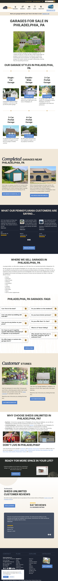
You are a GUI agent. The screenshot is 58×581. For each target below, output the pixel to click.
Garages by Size (32, 570)
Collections (18, 566)
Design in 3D (18, 559)
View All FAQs (29, 348)
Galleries (31, 566)
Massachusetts (31, 450)
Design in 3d (15, 473)
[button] (3, 229)
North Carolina (12, 451)
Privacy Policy (28, 580)
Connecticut (16, 450)
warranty (32, 425)
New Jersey (5, 451)
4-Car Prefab (29, 136)
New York (50, 450)
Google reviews (47, 497)
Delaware (22, 450)
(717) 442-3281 (29, 1)
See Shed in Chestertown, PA (39, 195)
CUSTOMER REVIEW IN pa (37, 398)
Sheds (17, 560)
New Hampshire (44, 450)
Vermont (30, 451)
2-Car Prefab (47, 96)
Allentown (23, 448)
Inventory (41, 8)
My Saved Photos (37, 1)
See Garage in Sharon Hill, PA (11, 194)
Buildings (15, 8)
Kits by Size (31, 572)
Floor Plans (18, 569)
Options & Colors (19, 567)
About (29, 8)
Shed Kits (18, 563)
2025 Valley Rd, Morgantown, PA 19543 (11, 558)
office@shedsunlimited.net (8, 562)
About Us (31, 559)
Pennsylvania (36, 448)
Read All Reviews (29, 247)
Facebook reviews (8, 499)
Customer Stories (32, 563)
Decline (11, 576)
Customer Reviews (33, 561)
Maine (26, 450)
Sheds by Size (32, 569)
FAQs (30, 564)
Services (22, 8)
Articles (30, 560)
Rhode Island (19, 451)
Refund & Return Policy (36, 580)
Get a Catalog (47, 566)
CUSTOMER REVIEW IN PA (9, 402)
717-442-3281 (24, 468)
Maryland (38, 450)
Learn (34, 8)
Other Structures (19, 564)
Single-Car (11, 99)
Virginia (24, 451)
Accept (5, 576)
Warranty (31, 573)
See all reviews (9, 505)
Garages (18, 561)
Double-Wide (29, 96)
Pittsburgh (30, 448)
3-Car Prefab (11, 136)
